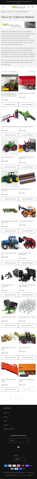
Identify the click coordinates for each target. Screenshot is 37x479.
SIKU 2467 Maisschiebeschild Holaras (8, 380)
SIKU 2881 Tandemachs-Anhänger (27, 93)
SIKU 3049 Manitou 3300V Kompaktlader (25, 253)
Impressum (30, 475)
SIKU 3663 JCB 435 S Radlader (26, 221)
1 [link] (11, 398)
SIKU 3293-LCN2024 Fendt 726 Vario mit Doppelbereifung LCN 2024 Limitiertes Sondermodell (9, 94)
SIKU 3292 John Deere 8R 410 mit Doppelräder (9, 189)
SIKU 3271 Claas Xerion (24, 347)
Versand (24, 475)
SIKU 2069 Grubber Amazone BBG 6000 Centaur (9, 221)
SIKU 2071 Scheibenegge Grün (26, 126)
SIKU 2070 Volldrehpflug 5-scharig (9, 126)
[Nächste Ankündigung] (34, 2)
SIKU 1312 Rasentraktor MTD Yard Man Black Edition (27, 285)
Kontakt (6, 417)
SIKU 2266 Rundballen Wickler (8, 317)
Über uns (6, 413)
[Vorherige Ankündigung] (3, 2)
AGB (19, 475)
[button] (4, 7)
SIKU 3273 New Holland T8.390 (9, 253)
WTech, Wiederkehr (11, 472)
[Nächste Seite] (26, 398)
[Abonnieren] (27, 440)
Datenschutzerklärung (11, 475)
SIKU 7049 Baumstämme (25, 189)
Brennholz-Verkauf (9, 429)
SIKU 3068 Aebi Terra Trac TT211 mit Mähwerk (26, 157)
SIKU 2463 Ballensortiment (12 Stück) (8, 348)
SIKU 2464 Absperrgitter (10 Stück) (27, 317)
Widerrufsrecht (30, 472)
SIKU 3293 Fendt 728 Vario (7, 157)
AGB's (5, 421)
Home (3, 11)
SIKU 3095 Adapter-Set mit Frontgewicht (7, 285)
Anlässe (6, 425)
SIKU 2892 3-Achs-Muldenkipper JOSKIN (26, 380)
